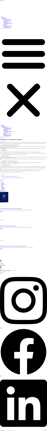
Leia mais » (1, 228)
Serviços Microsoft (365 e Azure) (7, 23)
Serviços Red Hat (6, 132)
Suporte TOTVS (3, 188)
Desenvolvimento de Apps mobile (7, 27)
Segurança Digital (3, 187)
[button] (23, 76)
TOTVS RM (4, 24)
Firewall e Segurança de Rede (7, 129)
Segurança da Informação (5, 127)
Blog (1, 28)
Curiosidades (2, 183)
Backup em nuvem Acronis (7, 20)
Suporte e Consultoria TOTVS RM (8, 25)
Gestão (2, 185)
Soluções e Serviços (3, 18)
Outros (2, 186)
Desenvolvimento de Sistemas (7, 26)
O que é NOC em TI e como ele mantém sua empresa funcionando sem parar (11, 208)
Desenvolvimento (5, 134)
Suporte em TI (5, 22)
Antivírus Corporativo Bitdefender (8, 19)
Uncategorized (3, 189)
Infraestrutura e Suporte (5, 21)
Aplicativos (2, 182)
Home (2, 16)
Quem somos (2, 17)
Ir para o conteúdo (2, 0)
